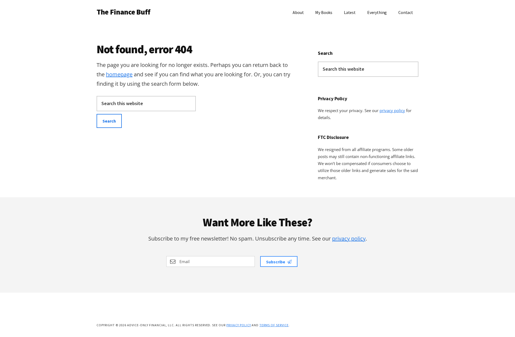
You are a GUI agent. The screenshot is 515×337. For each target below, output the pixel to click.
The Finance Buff (123, 12)
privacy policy (392, 110)
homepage (119, 74)
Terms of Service (273, 325)
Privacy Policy (238, 325)
